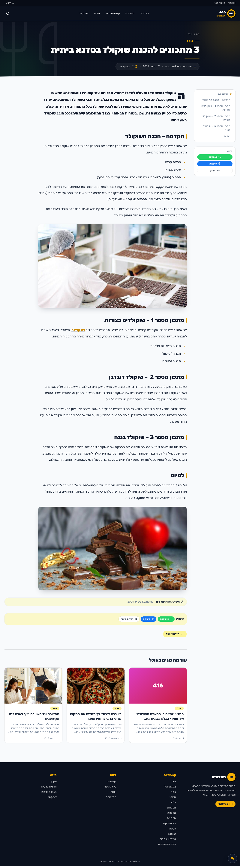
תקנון (54, 781)
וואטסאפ (213, 157)
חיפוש (8, 3)
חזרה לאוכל (172, 634)
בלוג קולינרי (110, 786)
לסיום (227, 136)
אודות (230, 3)
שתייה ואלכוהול (168, 839)
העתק (213, 170)
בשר (173, 791)
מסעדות (171, 812)
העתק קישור (127, 619)
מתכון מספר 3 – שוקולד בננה (216, 128)
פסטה (172, 828)
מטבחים (171, 807)
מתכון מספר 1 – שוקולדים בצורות (215, 108)
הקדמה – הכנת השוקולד (216, 99)
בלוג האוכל (170, 786)
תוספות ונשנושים (167, 844)
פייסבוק (213, 163)
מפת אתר (111, 797)
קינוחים (172, 833)
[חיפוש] (7, 13)
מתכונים (129, 13)
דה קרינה (78, 330)
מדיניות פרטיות (49, 786)
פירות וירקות (169, 823)
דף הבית (144, 13)
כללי (173, 802)
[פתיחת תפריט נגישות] (232, 858)
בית (198, 34)
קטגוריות (114, 13)
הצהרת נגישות (49, 791)
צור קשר (218, 3)
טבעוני (172, 797)
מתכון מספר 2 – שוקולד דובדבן (216, 117)
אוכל (190, 34)
